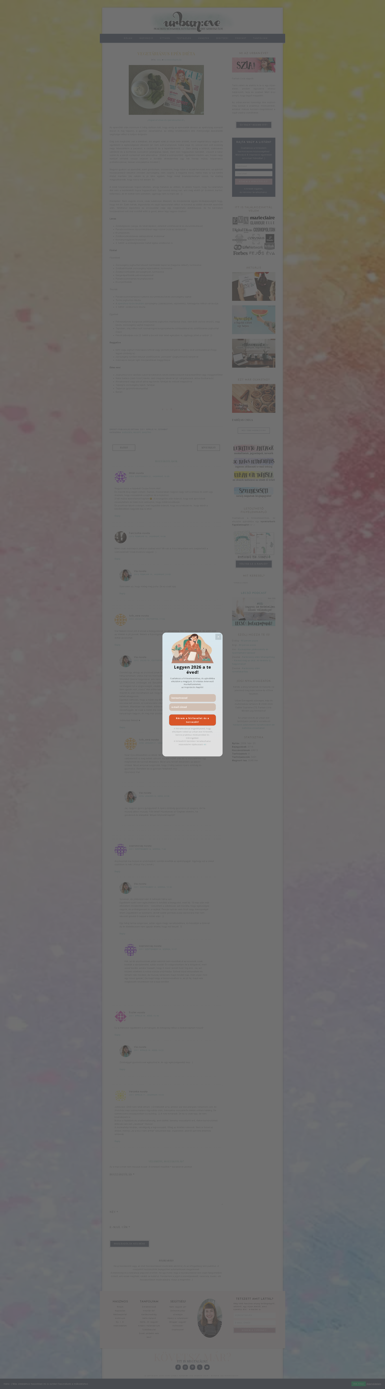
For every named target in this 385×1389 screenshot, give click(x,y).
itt (205, 744)
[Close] (218, 637)
